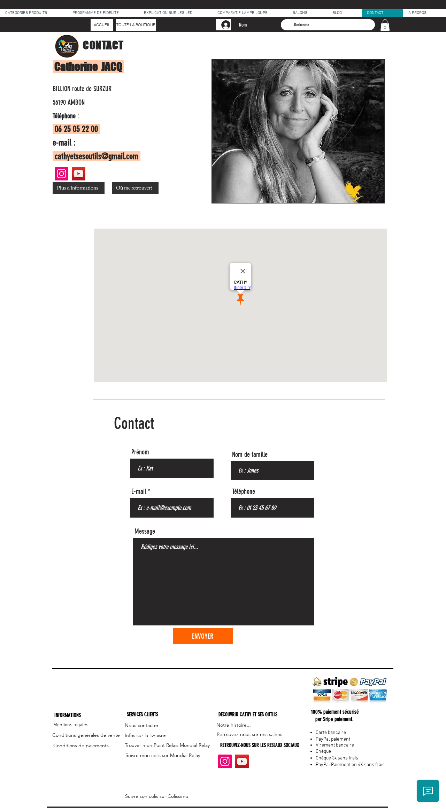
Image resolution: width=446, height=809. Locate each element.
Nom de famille (250, 454)
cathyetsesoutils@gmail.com (96, 156)
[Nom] (223, 24)
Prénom (140, 451)
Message (144, 531)
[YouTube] (78, 173)
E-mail (138, 491)
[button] (385, 25)
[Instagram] (61, 173)
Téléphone (243, 491)
